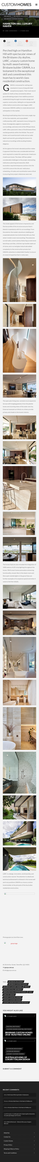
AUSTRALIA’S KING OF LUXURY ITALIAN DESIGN (17, 1058)
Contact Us (7, 1137)
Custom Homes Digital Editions (19, 1029)
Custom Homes (8, 1141)
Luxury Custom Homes (12, 1000)
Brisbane (7, 16)
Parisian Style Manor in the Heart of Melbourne (20, 1101)
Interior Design (13, 1051)
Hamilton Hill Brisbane (13, 989)
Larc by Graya (9, 994)
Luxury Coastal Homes (12, 997)
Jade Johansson (11, 30)
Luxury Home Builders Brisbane (16, 1002)
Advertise (6, 1133)
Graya (27, 986)
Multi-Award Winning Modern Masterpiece (18, 1094)
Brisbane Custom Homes (13, 19)
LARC (30, 992)
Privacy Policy (8, 1145)
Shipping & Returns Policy (11, 1149)
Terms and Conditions (10, 1153)
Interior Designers (14, 1048)
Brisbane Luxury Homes (13, 986)
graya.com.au (9, 967)
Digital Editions (13, 1026)
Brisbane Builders (21, 16)
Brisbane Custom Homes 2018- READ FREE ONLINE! (18, 1034)
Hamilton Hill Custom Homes (15, 992)
